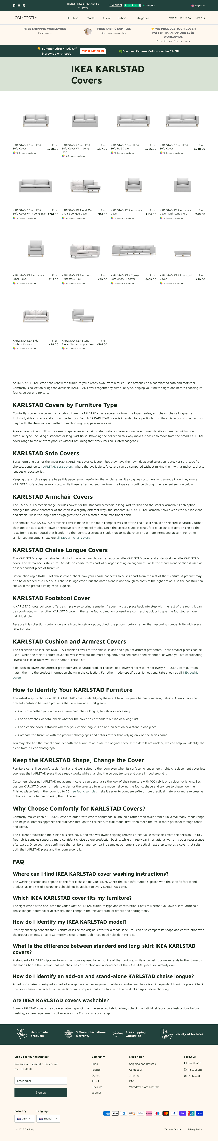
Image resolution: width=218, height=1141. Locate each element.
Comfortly (30, 1129)
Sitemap (134, 1075)
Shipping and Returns (142, 1063)
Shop (95, 1063)
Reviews (97, 1086)
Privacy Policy (195, 1129)
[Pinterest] (24, 5)
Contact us (136, 1069)
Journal (96, 1092)
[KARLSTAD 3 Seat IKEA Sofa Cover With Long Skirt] (35, 184)
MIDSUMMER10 (93, 51)
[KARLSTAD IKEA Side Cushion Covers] (35, 314)
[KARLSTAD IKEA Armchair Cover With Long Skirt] (182, 184)
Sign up (41, 1092)
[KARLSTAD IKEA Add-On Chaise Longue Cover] (84, 184)
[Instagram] (19, 5)
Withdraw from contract (144, 1086)
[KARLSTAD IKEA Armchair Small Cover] (35, 249)
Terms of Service (173, 1129)
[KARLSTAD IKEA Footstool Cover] (182, 249)
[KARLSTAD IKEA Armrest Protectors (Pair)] (84, 249)
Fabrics (96, 1069)
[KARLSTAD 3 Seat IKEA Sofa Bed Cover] (133, 119)
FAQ (131, 1081)
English (198, 5)
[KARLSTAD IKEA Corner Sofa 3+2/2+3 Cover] (133, 249)
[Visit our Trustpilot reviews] (132, 5)
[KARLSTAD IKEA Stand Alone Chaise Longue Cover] (84, 314)
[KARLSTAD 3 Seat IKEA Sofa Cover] (182, 119)
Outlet (96, 1075)
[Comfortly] (26, 17)
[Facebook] (14, 5)
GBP (24, 1118)
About (95, 1081)
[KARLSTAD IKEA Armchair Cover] (133, 184)
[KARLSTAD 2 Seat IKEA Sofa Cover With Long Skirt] (84, 119)
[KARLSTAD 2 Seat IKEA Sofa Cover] (35, 119)
